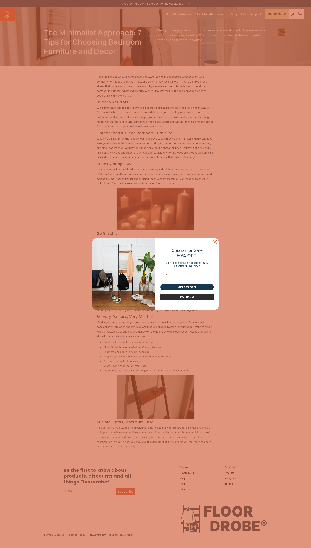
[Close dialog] (215, 242)
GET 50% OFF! (187, 287)
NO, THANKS (187, 297)
